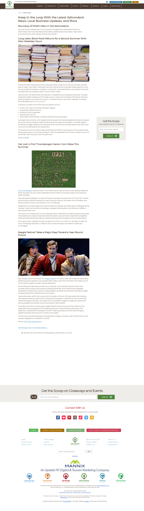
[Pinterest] (69, 417)
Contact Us (90, 444)
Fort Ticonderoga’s (25, 191)
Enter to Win (115, 6)
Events (75, 6)
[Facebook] (58, 417)
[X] (86, 417)
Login (135, 2)
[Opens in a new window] (29, 478)
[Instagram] (75, 417)
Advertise (127, 2)
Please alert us (64, 497)
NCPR (26, 138)
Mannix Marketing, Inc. (103, 485)
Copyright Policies (86, 492)
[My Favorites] (107, 2)
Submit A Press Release (52, 430)
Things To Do (51, 6)
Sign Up (110, 136)
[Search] (88, 451)
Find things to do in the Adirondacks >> (33, 328)
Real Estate (48, 444)
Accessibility (67, 501)
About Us (111, 439)
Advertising (112, 444)
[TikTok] (80, 417)
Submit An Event (75, 430)
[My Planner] (92, 417)
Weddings (85, 6)
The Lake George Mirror (33, 322)
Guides (105, 6)
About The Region (93, 439)
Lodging (40, 6)
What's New (27, 13)
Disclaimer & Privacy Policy (66, 492)
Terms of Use (77, 492)
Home (20, 12)
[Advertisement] (72, 361)
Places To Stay (26, 442)
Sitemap (75, 456)
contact (86, 501)
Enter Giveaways (116, 2)
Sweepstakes (113, 442)
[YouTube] (64, 417)
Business (96, 6)
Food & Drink (64, 6)
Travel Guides (91, 442)
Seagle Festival (50, 279)
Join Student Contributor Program (104, 430)
